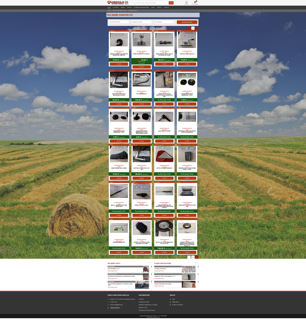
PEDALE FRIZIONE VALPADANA (164, 284)
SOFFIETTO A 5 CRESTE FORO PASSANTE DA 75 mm (142, 242)
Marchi (123, 7)
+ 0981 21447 (113, 302)
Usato (153, 7)
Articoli (129, 7)
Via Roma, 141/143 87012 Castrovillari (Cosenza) (122, 299)
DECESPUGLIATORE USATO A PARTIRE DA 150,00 (123, 276)
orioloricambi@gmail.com (116, 304)
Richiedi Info (165, 100)
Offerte (159, 7)
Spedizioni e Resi (143, 307)
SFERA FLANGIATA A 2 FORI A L (141, 53)
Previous (149, 263)
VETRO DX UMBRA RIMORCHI (164, 167)
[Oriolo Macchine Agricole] (118, 3)
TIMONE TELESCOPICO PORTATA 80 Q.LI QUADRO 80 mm (164, 94)
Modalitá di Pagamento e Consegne (148, 304)
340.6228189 (114, 308)
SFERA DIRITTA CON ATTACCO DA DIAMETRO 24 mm (164, 54)
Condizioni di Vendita (144, 302)
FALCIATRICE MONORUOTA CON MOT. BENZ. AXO (122, 284)
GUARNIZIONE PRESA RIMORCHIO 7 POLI (119, 131)
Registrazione (175, 302)
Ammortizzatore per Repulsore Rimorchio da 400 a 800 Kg (164, 205)
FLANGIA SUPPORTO (162, 268)
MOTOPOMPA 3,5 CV (115, 268)
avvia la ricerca (187, 22)
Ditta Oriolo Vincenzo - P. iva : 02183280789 (157, 315)
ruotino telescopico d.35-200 (141, 168)
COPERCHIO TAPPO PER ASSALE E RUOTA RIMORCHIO (187, 131)
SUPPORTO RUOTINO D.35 (187, 53)
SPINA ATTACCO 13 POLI (141, 204)
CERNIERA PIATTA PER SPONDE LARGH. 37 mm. (187, 168)
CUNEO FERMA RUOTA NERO (119, 167)
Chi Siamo (115, 7)
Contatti (166, 7)
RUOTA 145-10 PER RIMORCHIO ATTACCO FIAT (164, 242)
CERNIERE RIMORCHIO (119, 242)
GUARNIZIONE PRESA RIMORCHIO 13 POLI (187, 94)
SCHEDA (119, 64)
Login (173, 299)
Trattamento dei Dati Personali (147, 310)
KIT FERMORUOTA (142, 93)
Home (109, 7)
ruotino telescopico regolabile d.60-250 (119, 94)
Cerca (171, 3)
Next (151, 263)
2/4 (193, 28)
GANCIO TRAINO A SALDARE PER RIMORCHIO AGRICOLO (119, 54)
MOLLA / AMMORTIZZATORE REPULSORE (119, 205)
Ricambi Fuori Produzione (141, 7)
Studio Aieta (156, 317)
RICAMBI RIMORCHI (133, 10)
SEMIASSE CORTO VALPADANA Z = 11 (166, 276)
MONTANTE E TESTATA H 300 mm (187, 205)
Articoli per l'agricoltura (119, 10)
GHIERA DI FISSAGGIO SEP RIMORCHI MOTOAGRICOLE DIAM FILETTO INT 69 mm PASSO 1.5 (187, 244)
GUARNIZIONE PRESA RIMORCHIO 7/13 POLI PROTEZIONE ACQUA (142, 131)
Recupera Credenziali (177, 304)
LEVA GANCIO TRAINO (164, 130)
